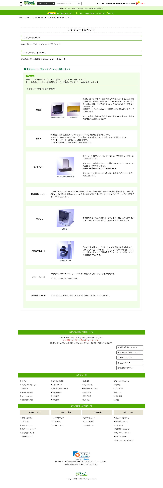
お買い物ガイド (89, 418)
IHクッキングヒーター (29, 385)
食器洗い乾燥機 (58, 381)
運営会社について (125, 368)
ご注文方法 (25, 421)
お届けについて (124, 358)
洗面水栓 (25, 388)
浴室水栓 (117, 385)
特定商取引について (122, 429)
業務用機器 (87, 396)
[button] (81, 455)
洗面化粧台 (87, 392)
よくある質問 (123, 363)
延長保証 (86, 400)
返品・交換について (29, 429)
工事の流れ (57, 421)
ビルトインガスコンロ (122, 381)
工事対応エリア (58, 418)
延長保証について (28, 433)
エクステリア (118, 388)
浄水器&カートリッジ (90, 388)
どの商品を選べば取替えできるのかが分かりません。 (42, 59)
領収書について (27, 436)
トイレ (24, 381)
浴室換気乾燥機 (27, 392)
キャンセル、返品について (128, 352)
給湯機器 (86, 381)
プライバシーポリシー (123, 433)
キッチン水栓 (88, 385)
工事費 (116, 400)
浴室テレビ (118, 392)
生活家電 (56, 396)
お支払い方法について (126, 347)
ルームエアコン (27, 396)
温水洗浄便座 (57, 392)
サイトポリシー (120, 436)
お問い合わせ (88, 425)
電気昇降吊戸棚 (27, 400)
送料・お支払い (27, 418)
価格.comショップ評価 (123, 440)
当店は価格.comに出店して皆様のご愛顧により (84, 13)
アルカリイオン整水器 (60, 388)
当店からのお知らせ (122, 418)
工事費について (58, 425)
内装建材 (56, 400)
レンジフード (57, 385)
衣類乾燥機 (118, 396)
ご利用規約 (119, 425)
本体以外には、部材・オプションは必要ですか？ (40, 44)
